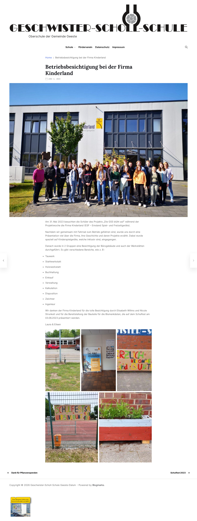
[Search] (186, 47)
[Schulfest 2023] (193, 260)
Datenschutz (102, 47)
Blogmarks (98, 485)
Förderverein (85, 47)
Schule (69, 47)
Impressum (118, 47)
